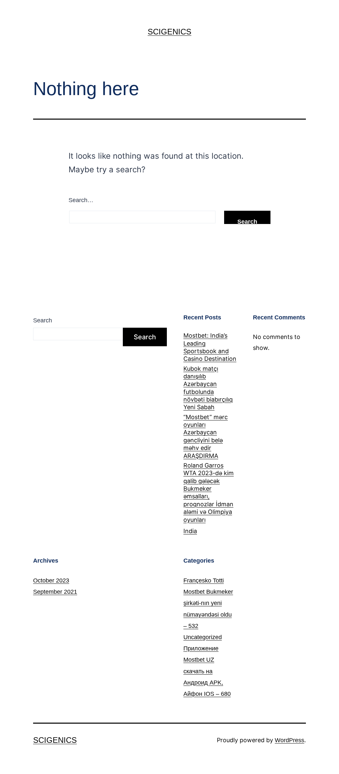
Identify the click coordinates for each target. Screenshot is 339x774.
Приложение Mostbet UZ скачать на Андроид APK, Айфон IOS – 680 (207, 671)
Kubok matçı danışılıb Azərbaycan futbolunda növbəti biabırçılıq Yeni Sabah (208, 388)
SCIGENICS (169, 31)
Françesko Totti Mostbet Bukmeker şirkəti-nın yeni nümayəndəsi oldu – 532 (208, 603)
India (190, 530)
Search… (81, 200)
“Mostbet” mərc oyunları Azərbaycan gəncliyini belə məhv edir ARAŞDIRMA (205, 436)
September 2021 (55, 591)
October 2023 (51, 580)
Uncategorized (202, 637)
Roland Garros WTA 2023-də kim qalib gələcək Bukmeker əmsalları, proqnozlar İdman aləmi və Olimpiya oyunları (208, 492)
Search (42, 320)
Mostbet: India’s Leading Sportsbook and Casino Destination (209, 347)
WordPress (289, 740)
